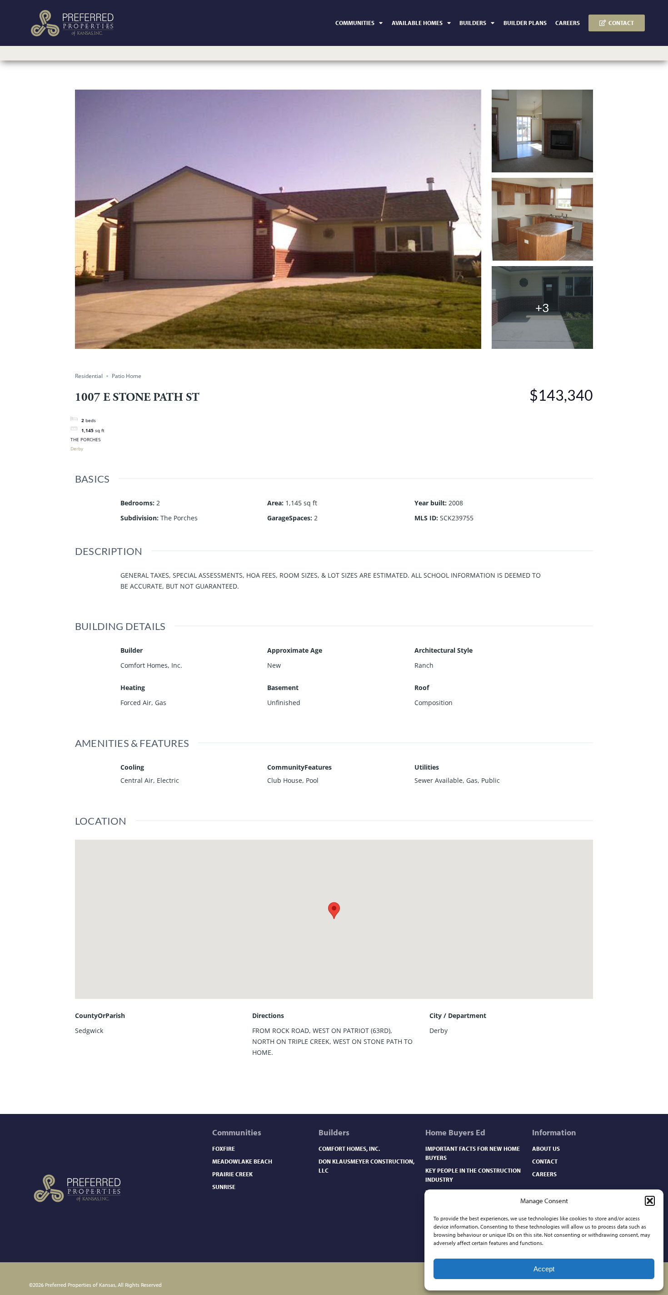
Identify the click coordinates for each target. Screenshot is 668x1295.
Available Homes (417, 22)
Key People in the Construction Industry (473, 1175)
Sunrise (223, 1186)
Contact (545, 1161)
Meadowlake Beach (242, 1161)
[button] (649, 1200)
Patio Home (126, 376)
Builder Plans (525, 22)
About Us (546, 1148)
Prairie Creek (232, 1174)
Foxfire (223, 1148)
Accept (543, 1269)
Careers (567, 22)
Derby (76, 448)
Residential (89, 376)
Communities (354, 22)
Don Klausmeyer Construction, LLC (366, 1166)
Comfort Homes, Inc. (349, 1148)
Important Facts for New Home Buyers (472, 1153)
